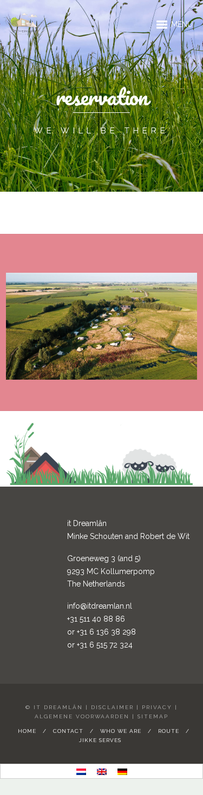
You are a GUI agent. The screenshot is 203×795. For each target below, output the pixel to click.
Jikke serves (100, 740)
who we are (120, 731)
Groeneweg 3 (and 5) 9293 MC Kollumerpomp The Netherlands (111, 571)
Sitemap (152, 716)
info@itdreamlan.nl (99, 606)
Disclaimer (112, 707)
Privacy (157, 707)
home (27, 731)
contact (68, 731)
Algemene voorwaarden (82, 716)
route (168, 731)
